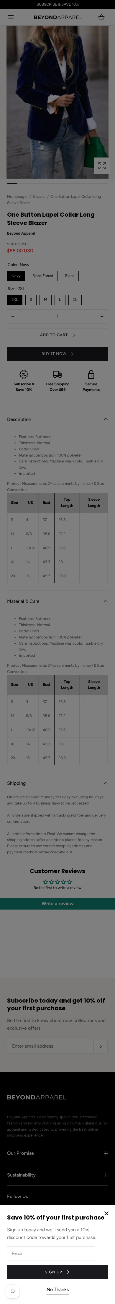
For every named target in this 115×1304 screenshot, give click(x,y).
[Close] (57, 652)
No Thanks (58, 1289)
